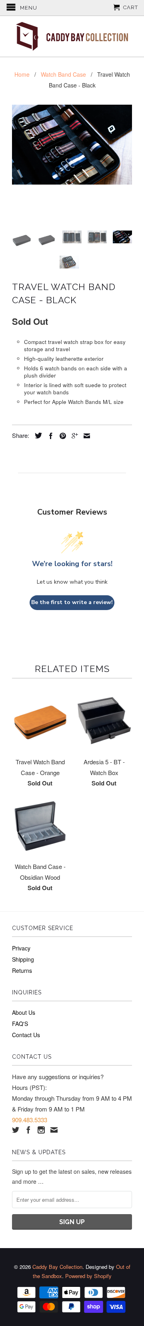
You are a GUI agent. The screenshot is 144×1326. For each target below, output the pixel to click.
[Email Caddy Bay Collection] (54, 1129)
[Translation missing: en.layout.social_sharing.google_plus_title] (73, 436)
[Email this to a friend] (85, 436)
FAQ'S (20, 1024)
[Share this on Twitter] (36, 435)
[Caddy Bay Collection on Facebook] (28, 1129)
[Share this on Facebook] (49, 436)
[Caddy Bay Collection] (72, 36)
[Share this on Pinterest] (61, 436)
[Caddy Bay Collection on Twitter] (15, 1129)
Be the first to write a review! (72, 602)
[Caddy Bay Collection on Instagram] (41, 1129)
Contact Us (26, 1035)
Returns (22, 970)
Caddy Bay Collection (57, 1266)
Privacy (21, 948)
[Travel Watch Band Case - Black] (72, 145)
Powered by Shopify (88, 1276)
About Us (23, 1012)
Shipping (23, 959)
